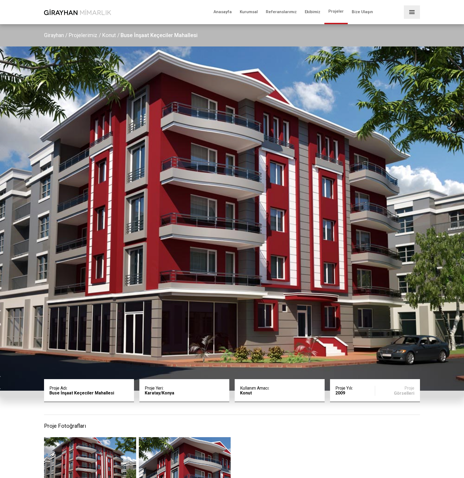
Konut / (110, 35)
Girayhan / (55, 35)
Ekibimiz (312, 11)
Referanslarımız (281, 11)
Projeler (336, 11)
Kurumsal (249, 11)
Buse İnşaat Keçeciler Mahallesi (159, 35)
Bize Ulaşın (362, 11)
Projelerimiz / (84, 35)
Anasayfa (222, 11)
